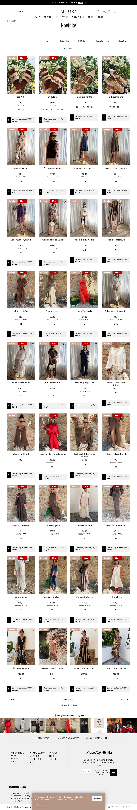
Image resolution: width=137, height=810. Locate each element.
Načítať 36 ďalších (68, 699)
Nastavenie (41, 805)
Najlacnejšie (64, 41)
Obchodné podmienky (21, 796)
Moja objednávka (19, 801)
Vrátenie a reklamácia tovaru (24, 793)
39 (23, 110)
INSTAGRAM (53, 752)
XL (21, 678)
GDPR (31, 762)
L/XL (116, 324)
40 (58, 110)
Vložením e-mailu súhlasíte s (101, 772)
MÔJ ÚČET (14, 761)
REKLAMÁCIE (15, 758)
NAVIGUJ (80, 3)
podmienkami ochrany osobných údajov (101, 773)
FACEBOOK (52, 759)
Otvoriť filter (67, 48)
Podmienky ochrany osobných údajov (27, 798)
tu (76, 799)
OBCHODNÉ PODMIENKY (37, 752)
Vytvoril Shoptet (115, 806)
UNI (20, 181)
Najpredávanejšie (102, 41)
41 (62, 110)
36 (19, 110)
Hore (12, 699)
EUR (20, 11)
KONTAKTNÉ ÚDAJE (36, 756)
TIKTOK (51, 756)
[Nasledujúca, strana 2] (121, 699)
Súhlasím (97, 798)
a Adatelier (125, 806)
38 (51, 110)
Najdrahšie (82, 41)
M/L (52, 395)
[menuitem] (37, 17)
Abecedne (122, 41)
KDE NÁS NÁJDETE (35, 759)
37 (47, 110)
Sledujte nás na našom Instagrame (70, 715)
